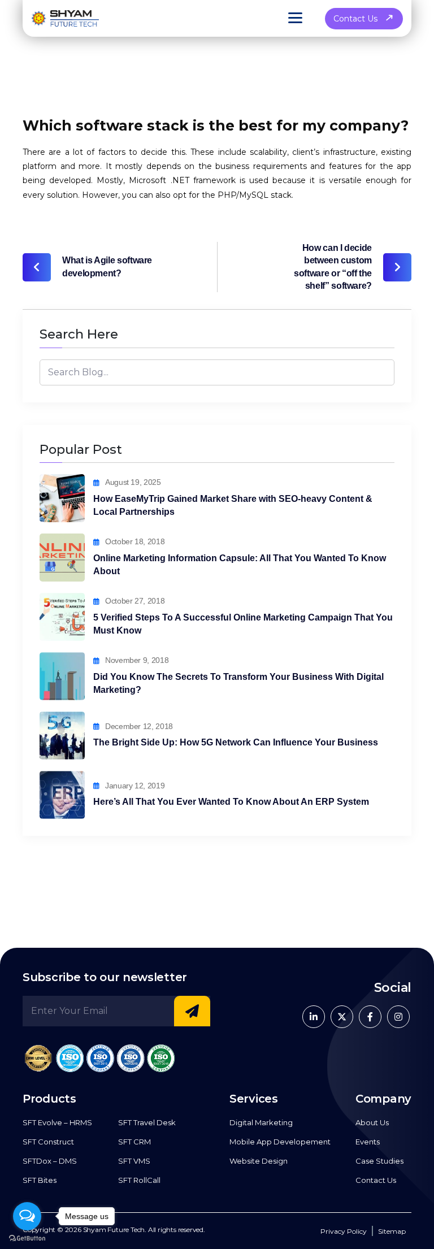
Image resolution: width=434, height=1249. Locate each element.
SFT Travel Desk (147, 1122)
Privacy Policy (343, 1231)
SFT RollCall (139, 1180)
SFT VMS (134, 1160)
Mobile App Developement (280, 1141)
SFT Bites (40, 1180)
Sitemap (392, 1231)
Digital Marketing (261, 1122)
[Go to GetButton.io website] (27, 1237)
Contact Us (355, 19)
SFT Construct (48, 1141)
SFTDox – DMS (50, 1160)
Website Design (258, 1160)
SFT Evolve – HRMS (57, 1122)
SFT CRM (134, 1141)
